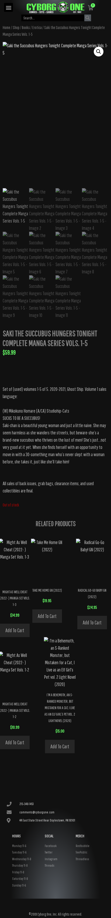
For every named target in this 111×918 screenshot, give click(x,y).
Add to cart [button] (14, 630)
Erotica (37, 27)
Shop (16, 27)
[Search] (87, 18)
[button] (8, 7)
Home (6, 27)
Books (26, 27)
